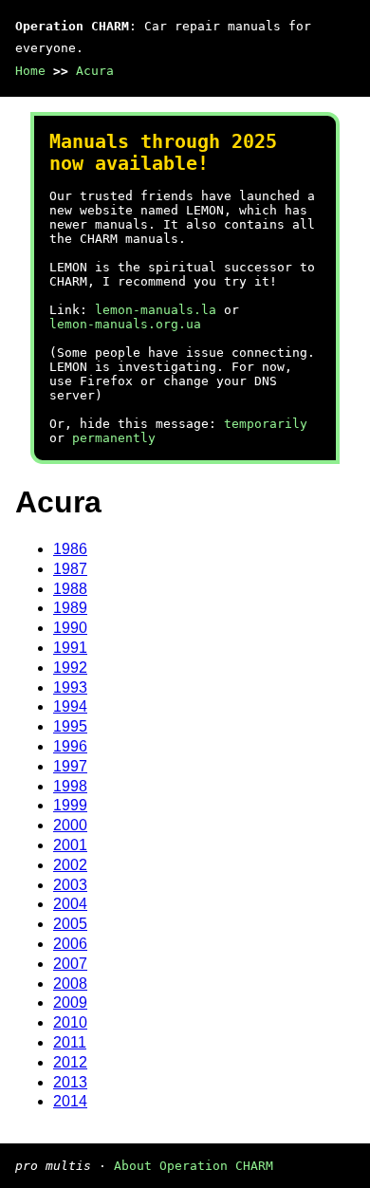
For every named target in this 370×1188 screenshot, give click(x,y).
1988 (70, 589)
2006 (70, 944)
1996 (70, 746)
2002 (70, 865)
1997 (70, 766)
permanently (114, 438)
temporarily (265, 424)
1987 (70, 569)
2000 (70, 825)
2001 (70, 845)
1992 (70, 667)
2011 (69, 1042)
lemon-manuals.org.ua (125, 324)
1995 (70, 726)
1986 (70, 549)
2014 (70, 1101)
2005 (70, 924)
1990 (70, 628)
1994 (70, 706)
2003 (70, 885)
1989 (70, 608)
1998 (70, 786)
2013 (70, 1082)
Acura (95, 71)
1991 (70, 648)
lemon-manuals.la (155, 310)
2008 (70, 983)
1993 (70, 687)
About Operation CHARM (193, 1166)
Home (30, 71)
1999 (70, 805)
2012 (70, 1062)
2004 (70, 904)
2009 (70, 1002)
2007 (70, 964)
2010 (70, 1022)
